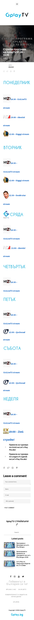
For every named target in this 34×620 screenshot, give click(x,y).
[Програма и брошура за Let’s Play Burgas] (9, 545)
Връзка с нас (11, 589)
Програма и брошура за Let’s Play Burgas (22, 545)
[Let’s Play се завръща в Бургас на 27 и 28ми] (9, 563)
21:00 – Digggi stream (19, 134)
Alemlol (11, 67)
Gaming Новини (9, 46)
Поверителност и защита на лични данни (16, 596)
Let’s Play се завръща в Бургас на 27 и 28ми (23, 563)
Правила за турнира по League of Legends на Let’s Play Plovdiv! (18, 456)
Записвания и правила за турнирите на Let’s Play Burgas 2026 (23, 554)
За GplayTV (22, 589)
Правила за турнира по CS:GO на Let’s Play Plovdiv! (18, 447)
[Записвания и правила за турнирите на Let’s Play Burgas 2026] (9, 553)
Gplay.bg (16, 602)
